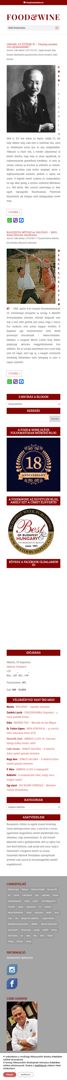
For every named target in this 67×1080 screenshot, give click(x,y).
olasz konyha (13, 930)
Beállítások (25, 1074)
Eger (37, 895)
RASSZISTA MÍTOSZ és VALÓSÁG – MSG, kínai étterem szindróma (32, 233)
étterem (20, 941)
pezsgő (37, 930)
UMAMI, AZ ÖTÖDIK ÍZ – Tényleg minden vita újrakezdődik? (32, 45)
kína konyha (12, 242)
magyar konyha (48, 918)
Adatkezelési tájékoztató (20, 957)
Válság (10, 941)
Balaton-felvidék (37, 889)
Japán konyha (44, 50)
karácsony (39, 912)
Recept (54, 930)
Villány (50, 936)
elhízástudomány (14, 901)
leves (10, 918)
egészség (45, 895)
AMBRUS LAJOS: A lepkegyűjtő (32, 769)
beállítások (41, 1065)
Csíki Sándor (19, 50)
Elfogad (9, 1074)
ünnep (28, 941)
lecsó (57, 912)
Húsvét (29, 912)
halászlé (48, 907)
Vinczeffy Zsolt (14, 738)
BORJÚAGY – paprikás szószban (33, 706)
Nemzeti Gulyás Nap (49, 924)
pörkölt (45, 930)
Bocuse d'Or (52, 889)
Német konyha (45, 54)
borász (16, 895)
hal (40, 907)
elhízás (55, 895)
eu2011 (36, 901)
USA (35, 936)
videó (42, 936)
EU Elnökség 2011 (49, 901)
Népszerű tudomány (27, 242)
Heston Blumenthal (15, 912)
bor (9, 895)
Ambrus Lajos (13, 889)
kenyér (48, 912)
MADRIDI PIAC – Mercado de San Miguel (35, 722)
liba (16, 918)
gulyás (20, 907)
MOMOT (35, 924)
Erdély (27, 901)
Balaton (25, 889)
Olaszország (26, 930)
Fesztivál (11, 907)
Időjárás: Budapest (16, 666)
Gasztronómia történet (48, 238)
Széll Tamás (12, 936)
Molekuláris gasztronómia (25, 54)
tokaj (28, 936)
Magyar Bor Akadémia (30, 918)
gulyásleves (31, 907)
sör (21, 936)
